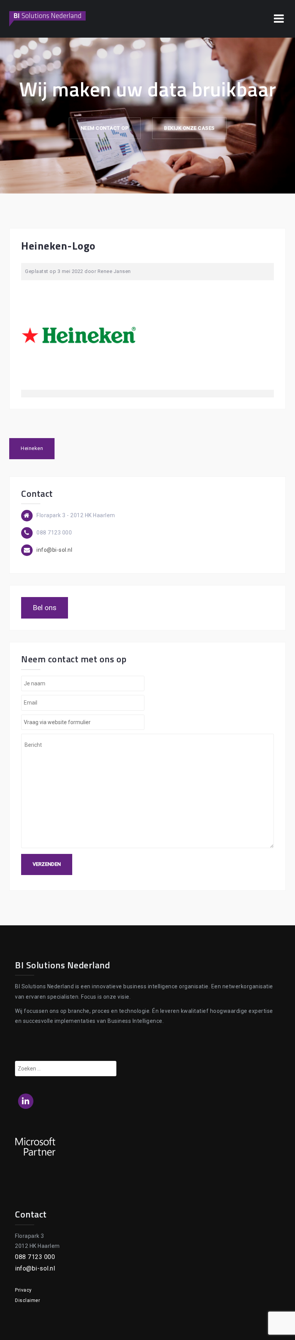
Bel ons (44, 607)
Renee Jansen (114, 271)
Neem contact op (105, 128)
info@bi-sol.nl (54, 550)
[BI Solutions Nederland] (47, 18)
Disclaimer (27, 1300)
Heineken (32, 448)
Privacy (23, 1290)
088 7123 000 (35, 1257)
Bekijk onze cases (189, 128)
